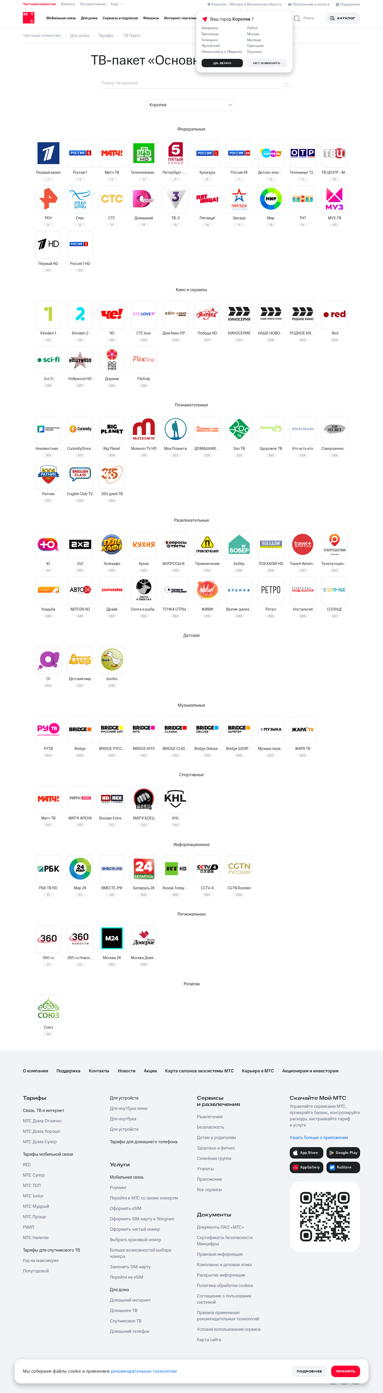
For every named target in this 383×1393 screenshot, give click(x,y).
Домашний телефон (129, 1331)
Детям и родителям (216, 1138)
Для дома (119, 1290)
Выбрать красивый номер (135, 1240)
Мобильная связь (127, 1177)
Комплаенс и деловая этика (224, 1265)
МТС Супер (34, 1175)
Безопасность (210, 1127)
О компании (35, 1071)
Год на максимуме (41, 1261)
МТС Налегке (36, 1238)
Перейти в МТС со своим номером (144, 1198)
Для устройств (124, 1098)
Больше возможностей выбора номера (140, 1253)
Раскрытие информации (221, 1275)
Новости (126, 1071)
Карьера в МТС (258, 1071)
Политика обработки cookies (225, 1286)
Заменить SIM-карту (130, 1267)
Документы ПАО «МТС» (220, 1227)
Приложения (209, 1179)
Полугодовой (36, 1271)
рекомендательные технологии (144, 1371)
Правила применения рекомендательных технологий (228, 1316)
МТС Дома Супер (40, 1142)
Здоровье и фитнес (216, 1148)
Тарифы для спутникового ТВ (51, 1250)
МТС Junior (33, 1196)
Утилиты (205, 1169)
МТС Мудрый (36, 1206)
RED (27, 1165)
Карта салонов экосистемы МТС (199, 1071)
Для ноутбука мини (128, 1108)
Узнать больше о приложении (319, 1138)
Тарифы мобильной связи (48, 1154)
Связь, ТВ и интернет (43, 1111)
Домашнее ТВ (123, 1311)
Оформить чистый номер (135, 1229)
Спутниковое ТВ (125, 1321)
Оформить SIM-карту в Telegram (142, 1219)
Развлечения (210, 1117)
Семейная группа (214, 1158)
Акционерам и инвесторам (310, 1071)
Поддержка (69, 1071)
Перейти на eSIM (126, 1277)
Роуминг (118, 1188)
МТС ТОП (32, 1186)
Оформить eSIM (125, 1208)
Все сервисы (209, 1190)
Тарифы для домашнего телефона (143, 1142)
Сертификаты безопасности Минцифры (224, 1241)
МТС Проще (34, 1217)
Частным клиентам (39, 4)
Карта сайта (209, 1340)
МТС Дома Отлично (42, 1121)
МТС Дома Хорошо (41, 1131)
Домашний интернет (130, 1300)
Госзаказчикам (93, 4)
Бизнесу (68, 4)
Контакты (99, 1071)
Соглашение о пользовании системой (224, 1299)
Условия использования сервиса (229, 1329)
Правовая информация (220, 1254)
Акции (150, 1071)
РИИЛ (28, 1227)
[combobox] (191, 105)
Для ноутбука (123, 1119)
